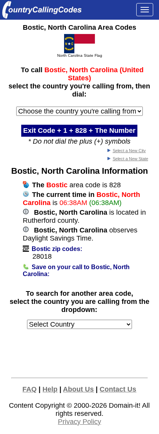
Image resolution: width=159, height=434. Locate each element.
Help (50, 389)
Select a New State (130, 158)
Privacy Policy (79, 422)
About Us (78, 389)
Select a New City (129, 150)
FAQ (29, 389)
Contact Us (118, 389)
